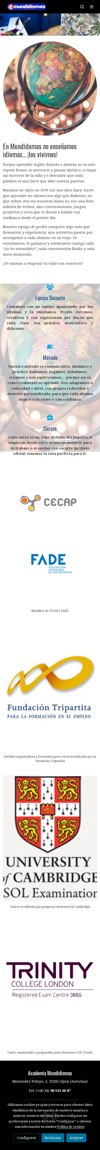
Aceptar (76, 1138)
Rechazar (53, 1138)
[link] (27, 6)
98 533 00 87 (60, 1090)
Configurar (26, 1138)
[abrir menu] (91, 6)
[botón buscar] (82, 6)
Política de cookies (70, 1127)
